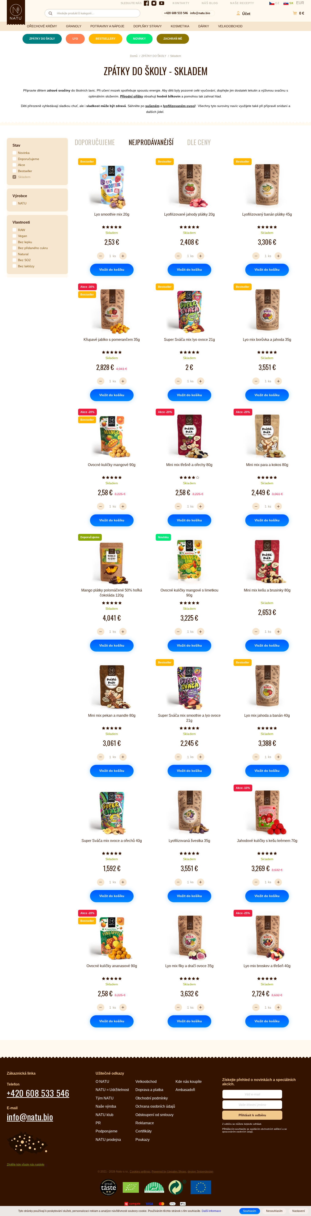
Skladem (24, 177)
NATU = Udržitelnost (112, 1090)
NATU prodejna (108, 1140)
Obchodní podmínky (151, 1098)
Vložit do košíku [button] (111, 269)
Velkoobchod (146, 1081)
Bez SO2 (24, 260)
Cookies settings (140, 1171)
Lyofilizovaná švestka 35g (189, 841)
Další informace (211, 1210)
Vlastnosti (21, 222)
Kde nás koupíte (189, 1081)
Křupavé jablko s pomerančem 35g (112, 340)
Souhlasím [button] (249, 1211)
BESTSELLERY (105, 38)
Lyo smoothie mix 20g (111, 214)
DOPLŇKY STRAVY (147, 26)
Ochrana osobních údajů (155, 1106)
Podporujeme (106, 1131)
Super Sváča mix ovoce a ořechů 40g (112, 841)
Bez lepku (25, 242)
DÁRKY (203, 26)
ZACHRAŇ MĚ (172, 38)
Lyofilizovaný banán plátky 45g (267, 214)
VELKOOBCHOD (230, 26)
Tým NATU (105, 1098)
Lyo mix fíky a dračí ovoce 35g (189, 966)
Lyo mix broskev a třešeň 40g (267, 966)
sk (291, 3)
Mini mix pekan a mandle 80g (111, 715)
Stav (16, 145)
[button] (296, 13)
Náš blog (210, 3)
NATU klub (104, 1115)
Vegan (22, 236)
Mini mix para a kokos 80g (267, 465)
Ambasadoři (185, 1090)
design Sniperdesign (200, 1171)
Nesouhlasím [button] (274, 1211)
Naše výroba (106, 1106)
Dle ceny (199, 142)
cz (277, 3)
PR (98, 1123)
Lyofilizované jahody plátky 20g (189, 214)
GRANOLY (73, 26)
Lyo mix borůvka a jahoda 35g (267, 340)
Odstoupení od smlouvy (154, 1115)
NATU (22, 203)
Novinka (24, 153)
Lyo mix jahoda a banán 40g (267, 715)
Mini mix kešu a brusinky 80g (267, 590)
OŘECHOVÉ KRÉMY (42, 26)
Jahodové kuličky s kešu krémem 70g (267, 841)
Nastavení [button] (298, 1211)
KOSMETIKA (180, 26)
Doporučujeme (28, 159)
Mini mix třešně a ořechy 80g (189, 465)
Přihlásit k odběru (252, 1115)
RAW (21, 230)
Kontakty (181, 3)
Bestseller (25, 171)
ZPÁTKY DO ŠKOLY (42, 38)
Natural (23, 254)
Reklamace (144, 1123)
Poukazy (142, 1140)
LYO (75, 38)
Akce (21, 165)
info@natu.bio (200, 13)
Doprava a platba (149, 1090)
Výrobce (20, 196)
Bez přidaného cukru (33, 248)
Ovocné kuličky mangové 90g (111, 465)
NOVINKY (139, 38)
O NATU (102, 1081)
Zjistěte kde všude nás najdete (25, 1164)
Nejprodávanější (151, 142)
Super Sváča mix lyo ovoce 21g (189, 340)
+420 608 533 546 (176, 13)
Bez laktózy (26, 266)
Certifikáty (143, 1131)
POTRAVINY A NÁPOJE (107, 26)
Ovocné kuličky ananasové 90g (112, 966)
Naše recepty (242, 3)
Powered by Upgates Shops (169, 1171)
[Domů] (16, 12)
